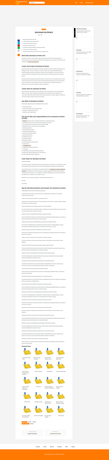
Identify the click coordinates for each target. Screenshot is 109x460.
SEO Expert (78, 92)
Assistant (43, 29)
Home (76, 2)
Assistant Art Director (55, 433)
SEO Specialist (79, 113)
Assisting (24, 120)
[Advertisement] (54, 14)
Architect (29, 421)
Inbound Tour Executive (81, 28)
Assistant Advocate (32, 433)
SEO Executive (79, 71)
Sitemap (81, 2)
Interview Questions (89, 2)
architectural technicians (33, 61)
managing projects (27, 145)
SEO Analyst (78, 50)
